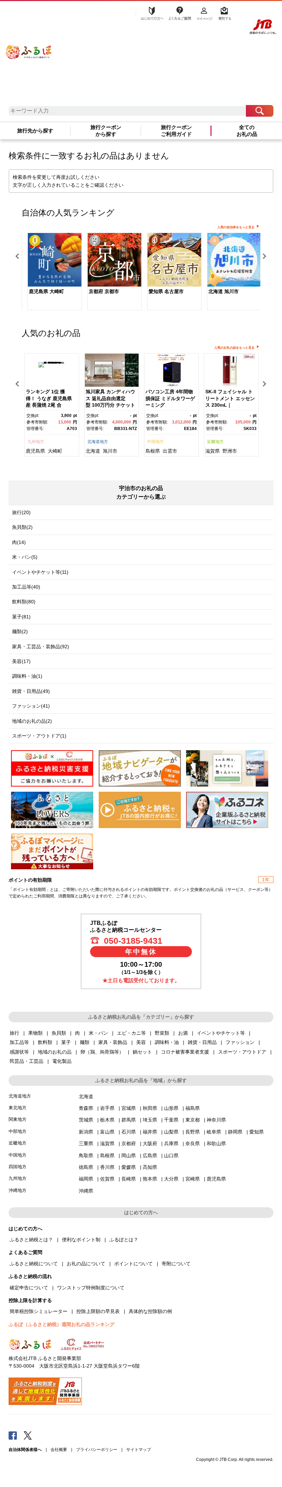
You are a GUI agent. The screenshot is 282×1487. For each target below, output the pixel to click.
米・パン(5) (24, 557)
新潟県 (86, 1132)
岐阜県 (214, 1132)
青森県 (86, 1108)
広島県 (150, 1155)
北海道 (93, 451)
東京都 (192, 1120)
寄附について (176, 1263)
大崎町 (55, 451)
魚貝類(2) (22, 527)
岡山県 (128, 1155)
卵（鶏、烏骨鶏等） (102, 1052)
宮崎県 (192, 1179)
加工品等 (19, 1042)
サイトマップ (138, 1449)
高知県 (150, 1167)
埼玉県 (150, 1120)
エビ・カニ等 (131, 1033)
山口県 (171, 1155)
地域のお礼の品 (55, 1052)
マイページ (204, 12)
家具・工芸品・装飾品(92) (40, 646)
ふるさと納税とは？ (31, 1239)
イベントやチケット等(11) (40, 572)
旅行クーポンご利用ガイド (176, 131)
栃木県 (107, 1120)
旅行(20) (21, 512)
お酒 (183, 1033)
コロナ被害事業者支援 (185, 1052)
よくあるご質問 (179, 12)
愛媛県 (128, 1167)
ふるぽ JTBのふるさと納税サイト (29, 47)
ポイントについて (133, 1263)
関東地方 (17, 1119)
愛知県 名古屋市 (166, 291)
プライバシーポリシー (96, 1449)
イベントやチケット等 (221, 1033)
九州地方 (36, 441)
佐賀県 (107, 1179)
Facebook (13, 1435)
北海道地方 (97, 441)
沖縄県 (86, 1191)
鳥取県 (86, 1155)
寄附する (224, 12)
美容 (141, 1042)
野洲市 (230, 451)
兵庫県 (171, 1143)
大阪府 (150, 1143)
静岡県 (235, 1132)
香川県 (107, 1167)
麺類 (84, 1042)
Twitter (28, 1435)
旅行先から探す (35, 130)
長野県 (192, 1132)
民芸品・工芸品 (26, 1061)
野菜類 (162, 1033)
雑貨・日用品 (202, 1042)
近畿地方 (215, 441)
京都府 (128, 1143)
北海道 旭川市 (223, 291)
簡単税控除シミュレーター (38, 1311)
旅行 (14, 1033)
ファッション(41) (31, 706)
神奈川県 (216, 1120)
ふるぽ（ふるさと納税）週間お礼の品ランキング (62, 1324)
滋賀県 (212, 451)
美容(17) (21, 661)
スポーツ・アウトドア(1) (39, 736)
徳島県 (86, 1167)
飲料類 (45, 1042)
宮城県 (128, 1108)
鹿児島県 (35, 451)
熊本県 (150, 1179)
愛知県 (256, 1132)
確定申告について (29, 1287)
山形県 (171, 1108)
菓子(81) (21, 616)
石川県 (128, 1132)
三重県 (86, 1143)
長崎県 (128, 1179)
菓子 (66, 1042)
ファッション (240, 1042)
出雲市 (170, 451)
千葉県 (171, 1120)
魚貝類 (59, 1033)
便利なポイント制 (81, 1239)
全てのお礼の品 (247, 131)
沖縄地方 (17, 1190)
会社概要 (59, 1449)
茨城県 (86, 1120)
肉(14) (19, 542)
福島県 (192, 1108)
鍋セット (142, 1052)
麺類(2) (20, 631)
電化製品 (62, 1061)
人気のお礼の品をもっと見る (234, 347)
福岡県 (86, 1179)
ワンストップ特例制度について (90, 1287)
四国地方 (17, 1166)
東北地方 (17, 1107)
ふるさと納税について (34, 1263)
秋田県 (150, 1108)
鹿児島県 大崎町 (46, 291)
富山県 (107, 1132)
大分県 (171, 1179)
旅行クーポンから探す (105, 131)
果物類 (35, 1033)
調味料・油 (167, 1042)
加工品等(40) (26, 587)
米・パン (98, 1033)
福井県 (150, 1132)
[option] (52, 272)
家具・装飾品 (112, 1042)
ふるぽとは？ (123, 1239)
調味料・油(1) (27, 676)
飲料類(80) (23, 601)
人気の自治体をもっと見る (235, 227)
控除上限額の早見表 (98, 1311)
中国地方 (155, 441)
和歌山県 (216, 1143)
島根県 (152, 451)
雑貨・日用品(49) (31, 691)
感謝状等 (19, 1052)
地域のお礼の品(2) (32, 721)
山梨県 (171, 1132)
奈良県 (192, 1143)
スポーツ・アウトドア (242, 1052)
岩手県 (107, 1108)
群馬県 (128, 1120)
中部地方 (17, 1131)
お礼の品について (86, 1263)
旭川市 (110, 451)
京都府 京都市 (104, 291)
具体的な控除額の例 (150, 1311)
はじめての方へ (150, 12)
